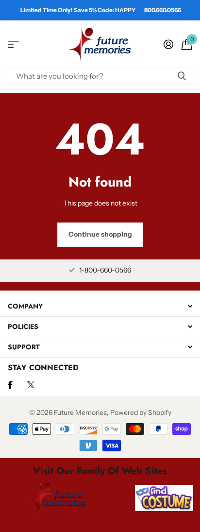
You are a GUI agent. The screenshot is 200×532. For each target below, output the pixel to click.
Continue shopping (100, 234)
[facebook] (10, 385)
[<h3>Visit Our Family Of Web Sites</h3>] (57, 498)
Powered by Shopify (140, 412)
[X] (30, 384)
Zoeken (181, 75)
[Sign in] (168, 44)
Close (100, 306)
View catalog (13, 44)
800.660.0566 (162, 10)
